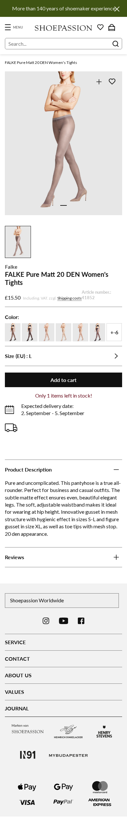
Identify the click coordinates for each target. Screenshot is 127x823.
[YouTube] (63, 621)
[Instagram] (46, 621)
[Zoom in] (99, 81)
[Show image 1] (63, 205)
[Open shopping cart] (111, 27)
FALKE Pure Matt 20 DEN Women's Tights (41, 62)
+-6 (114, 332)
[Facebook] (81, 621)
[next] (113, 150)
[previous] (13, 150)
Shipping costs (69, 298)
